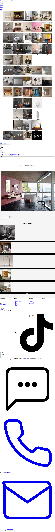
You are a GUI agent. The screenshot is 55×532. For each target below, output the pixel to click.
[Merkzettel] (0, 149)
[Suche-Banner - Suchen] (10, 217)
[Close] (0, 531)
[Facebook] (15, 333)
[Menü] (1, 142)
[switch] (32, 316)
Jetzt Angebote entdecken (28, 166)
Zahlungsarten (11, 154)
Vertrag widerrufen (18, 154)
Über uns (16, 302)
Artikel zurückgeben (31, 303)
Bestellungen (14, 154)
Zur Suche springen (9, 0)
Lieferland (1, 3)
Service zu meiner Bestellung (32, 302)
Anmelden (1, 1)
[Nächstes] (1, 10)
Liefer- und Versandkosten (18, 301)
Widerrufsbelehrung (17, 304)
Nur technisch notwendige (3, 530)
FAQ (16, 303)
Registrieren (5, 1)
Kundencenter (30, 300)
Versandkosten (26, 358)
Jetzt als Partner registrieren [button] (3, 2)
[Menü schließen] (1, 152)
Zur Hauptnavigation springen (15, 0)
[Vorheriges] (1, 4)
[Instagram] (16, 333)
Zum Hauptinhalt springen (3, 0)
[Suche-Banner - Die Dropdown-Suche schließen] (12, 217)
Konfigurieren (8, 530)
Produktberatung (31, 301)
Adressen (8, 154)
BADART (13, 359)
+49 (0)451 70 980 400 (9, 472)
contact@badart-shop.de (10, 529)
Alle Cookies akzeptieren (13, 530)
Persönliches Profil (5, 154)
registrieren (2, 153)
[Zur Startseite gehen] (3, 143)
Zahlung (16, 300)
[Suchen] (8, 144)
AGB (16, 305)
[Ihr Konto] (1, 150)
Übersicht (1, 154)
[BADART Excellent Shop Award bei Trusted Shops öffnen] (36, 316)
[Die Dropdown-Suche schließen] (10, 144)
